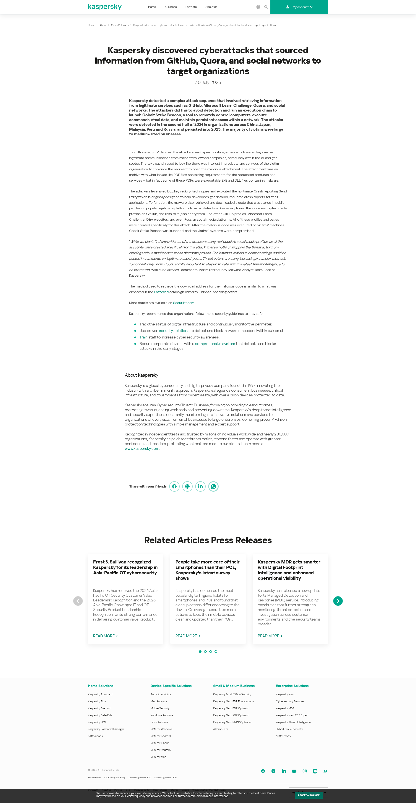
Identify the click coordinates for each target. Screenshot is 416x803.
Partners (191, 6)
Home (152, 6)
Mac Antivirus (159, 701)
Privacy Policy (94, 777)
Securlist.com (183, 303)
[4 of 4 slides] (215, 651)
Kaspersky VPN (97, 722)
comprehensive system (215, 343)
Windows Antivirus (162, 715)
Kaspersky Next (285, 694)
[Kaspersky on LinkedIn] (283, 771)
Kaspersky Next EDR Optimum (231, 708)
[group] (125, 599)
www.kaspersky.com (142, 448)
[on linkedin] (200, 486)
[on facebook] (174, 486)
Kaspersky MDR (285, 708)
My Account (301, 7)
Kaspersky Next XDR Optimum (231, 715)
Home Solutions (100, 686)
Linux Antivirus (159, 722)
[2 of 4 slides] (205, 651)
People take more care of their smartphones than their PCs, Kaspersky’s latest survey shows (207, 570)
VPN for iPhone (160, 743)
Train (144, 337)
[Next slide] (338, 601)
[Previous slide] (78, 601)
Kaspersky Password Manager (106, 729)
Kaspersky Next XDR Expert (292, 715)
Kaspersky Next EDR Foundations (233, 701)
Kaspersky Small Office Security (232, 694)
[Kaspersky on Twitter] (273, 771)
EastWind (161, 292)
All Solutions (95, 736)
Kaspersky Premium (99, 708)
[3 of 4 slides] (210, 651)
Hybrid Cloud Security (289, 729)
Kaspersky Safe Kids (100, 715)
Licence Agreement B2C (140, 777)
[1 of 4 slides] (200, 651)
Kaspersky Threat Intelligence (293, 722)
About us (211, 6)
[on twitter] (187, 486)
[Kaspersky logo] (105, 7)
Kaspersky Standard (100, 694)
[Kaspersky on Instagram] (304, 771)
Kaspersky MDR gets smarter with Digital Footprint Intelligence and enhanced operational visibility (289, 570)
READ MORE (104, 636)
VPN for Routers (161, 750)
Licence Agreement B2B (165, 777)
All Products (220, 729)
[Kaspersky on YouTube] (294, 771)
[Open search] (266, 7)
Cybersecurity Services (290, 701)
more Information (217, 796)
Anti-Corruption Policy (114, 777)
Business (171, 6)
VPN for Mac (158, 757)
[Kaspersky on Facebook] (263, 771)
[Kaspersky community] (315, 771)
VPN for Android (161, 736)
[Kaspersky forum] (325, 771)
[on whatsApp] (213, 486)
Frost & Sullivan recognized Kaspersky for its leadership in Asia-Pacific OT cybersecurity (125, 567)
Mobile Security (160, 708)
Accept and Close (309, 795)
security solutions (174, 330)
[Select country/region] (258, 7)
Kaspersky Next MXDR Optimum (232, 722)
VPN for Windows (161, 729)
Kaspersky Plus (97, 701)
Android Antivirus (161, 694)
